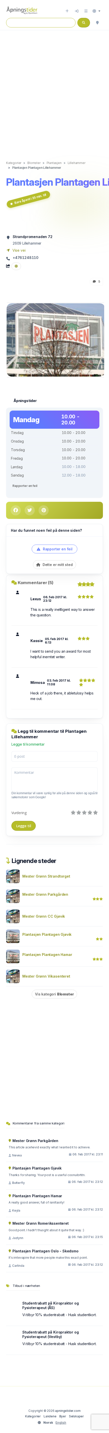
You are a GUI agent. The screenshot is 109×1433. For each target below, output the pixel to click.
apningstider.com (67, 1411)
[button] (96, 11)
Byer (62, 1416)
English (61, 1422)
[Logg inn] (76, 11)
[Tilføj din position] (97, 22)
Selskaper (76, 1416)
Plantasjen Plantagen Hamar (47, 954)
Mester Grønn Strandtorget (46, 876)
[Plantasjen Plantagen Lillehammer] (56, 339)
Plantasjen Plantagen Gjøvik (46, 934)
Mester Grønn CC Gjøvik (43, 916)
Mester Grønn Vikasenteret (46, 976)
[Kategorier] (86, 11)
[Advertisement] (54, 90)
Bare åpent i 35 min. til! (30, 199)
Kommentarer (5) (35, 582)
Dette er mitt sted (57, 564)
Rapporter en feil (24, 486)
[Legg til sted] (67, 11)
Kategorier (33, 1416)
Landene (50, 1416)
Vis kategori (54, 994)
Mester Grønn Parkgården (45, 894)
